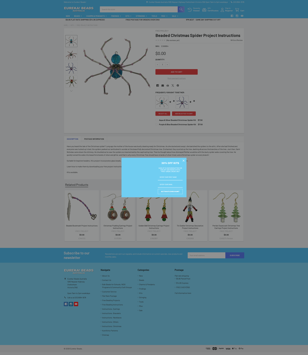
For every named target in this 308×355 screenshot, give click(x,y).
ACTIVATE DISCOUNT (170, 191)
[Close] (183, 160)
